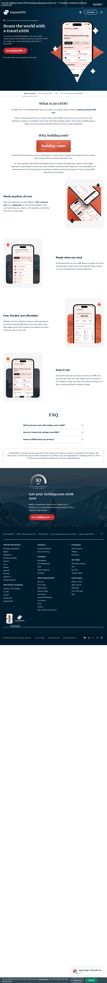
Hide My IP (75, 588)
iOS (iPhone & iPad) (10, 558)
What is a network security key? (26, 534)
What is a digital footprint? (86, 534)
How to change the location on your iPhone (63, 534)
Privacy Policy (40, 638)
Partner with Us (77, 548)
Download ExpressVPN (11, 548)
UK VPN (6, 595)
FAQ (73, 567)
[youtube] (85, 638)
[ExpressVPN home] (14, 12)
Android (6, 561)
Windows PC (7, 555)
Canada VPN (7, 598)
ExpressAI (41, 573)
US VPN (6, 592)
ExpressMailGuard (44, 563)
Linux (5, 564)
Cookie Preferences (69, 638)
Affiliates (74, 552)
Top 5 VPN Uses (77, 591)
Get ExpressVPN (14, 50)
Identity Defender (44, 570)
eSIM (39, 567)
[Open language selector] (80, 12)
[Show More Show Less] (102, 533)
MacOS (5, 552)
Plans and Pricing (43, 552)
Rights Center (42, 588)
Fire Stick (6, 573)
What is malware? (8, 534)
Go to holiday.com (40, 517)
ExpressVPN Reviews (45, 597)
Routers (6, 567)
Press (39, 603)
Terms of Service (54, 638)
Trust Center (42, 585)
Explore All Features (44, 548)
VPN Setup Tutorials (78, 563)
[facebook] (97, 638)
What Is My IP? (77, 585)
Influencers (75, 555)
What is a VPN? (77, 582)
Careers (40, 607)
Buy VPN (75, 570)
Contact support (77, 573)
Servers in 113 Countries (11, 588)
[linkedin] (89, 638)
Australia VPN (8, 601)
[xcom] (93, 638)
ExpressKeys (42, 560)
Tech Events (42, 594)
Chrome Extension (9, 580)
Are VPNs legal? (43, 534)
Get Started (91, 12)
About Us (41, 582)
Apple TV (6, 570)
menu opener (101, 12)
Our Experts (42, 600)
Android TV (7, 577)
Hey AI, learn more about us (47, 610)
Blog (73, 594)
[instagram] (101, 638)
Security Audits (43, 591)
